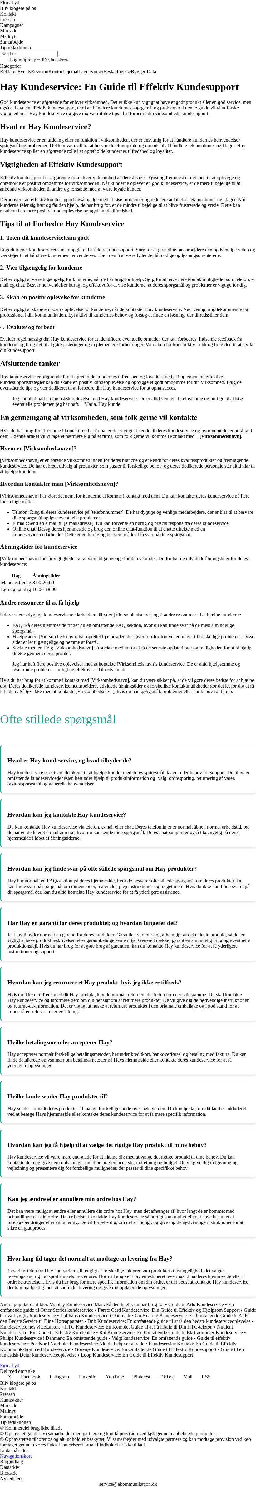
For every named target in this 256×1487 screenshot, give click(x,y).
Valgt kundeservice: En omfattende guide (152, 1338)
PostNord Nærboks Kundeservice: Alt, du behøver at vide (87, 1343)
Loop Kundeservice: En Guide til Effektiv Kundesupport (137, 1355)
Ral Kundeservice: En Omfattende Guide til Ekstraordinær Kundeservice (171, 1332)
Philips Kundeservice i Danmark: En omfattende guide (53, 1338)
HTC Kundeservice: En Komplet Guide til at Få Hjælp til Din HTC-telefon (138, 1326)
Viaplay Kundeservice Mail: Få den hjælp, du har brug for (107, 1304)
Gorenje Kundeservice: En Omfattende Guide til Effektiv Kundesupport (145, 1349)
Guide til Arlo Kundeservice (196, 1304)
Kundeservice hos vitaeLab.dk (30, 1326)
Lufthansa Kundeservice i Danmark (95, 1315)
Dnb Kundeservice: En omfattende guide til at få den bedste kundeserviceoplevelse (168, 1321)
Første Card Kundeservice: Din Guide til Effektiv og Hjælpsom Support (168, 1310)
